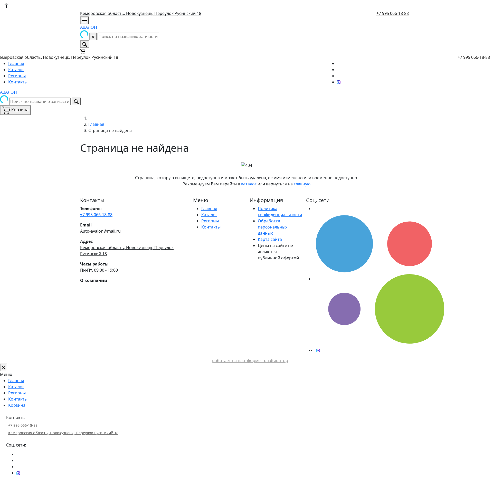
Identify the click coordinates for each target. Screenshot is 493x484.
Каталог (16, 69)
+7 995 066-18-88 (392, 13)
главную (302, 184)
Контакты (17, 82)
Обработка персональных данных (272, 227)
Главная (16, 63)
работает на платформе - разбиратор (250, 360)
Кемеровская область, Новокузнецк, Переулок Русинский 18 (140, 13)
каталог (249, 184)
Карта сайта (270, 239)
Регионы (17, 76)
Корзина (16, 405)
